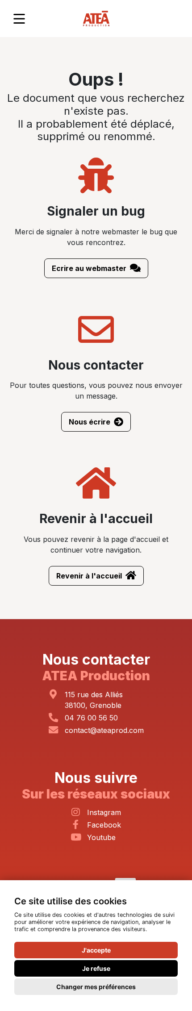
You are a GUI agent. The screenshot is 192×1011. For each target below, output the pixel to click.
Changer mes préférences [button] (96, 986)
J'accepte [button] (96, 950)
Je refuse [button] (96, 968)
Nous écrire (89, 421)
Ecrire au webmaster (89, 268)
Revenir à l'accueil (89, 575)
